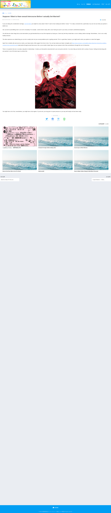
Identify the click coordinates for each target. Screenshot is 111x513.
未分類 (106, 123)
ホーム (78, 4)
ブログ (102, 4)
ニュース (83, 4)
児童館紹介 (88, 4)
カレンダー (108, 4)
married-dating (27, 23)
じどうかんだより (96, 4)
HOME (56, 507)
